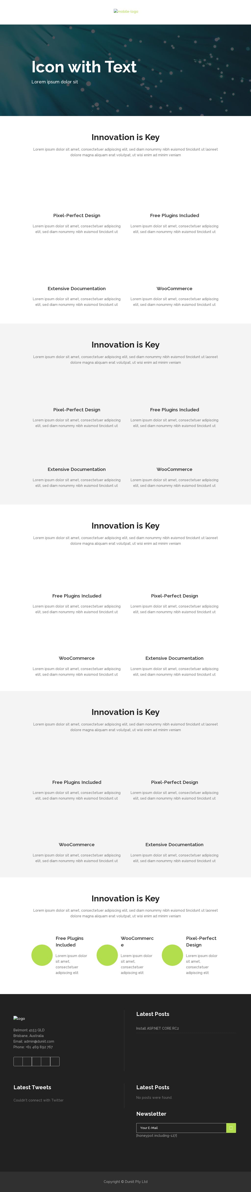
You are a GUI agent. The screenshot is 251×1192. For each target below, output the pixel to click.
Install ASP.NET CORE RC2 (157, 1028)
